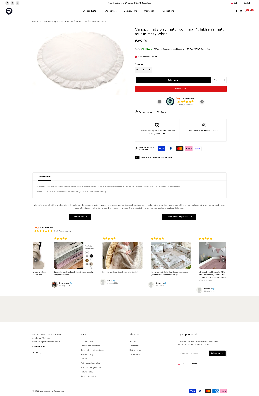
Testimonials (135, 354)
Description (44, 176)
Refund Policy (87, 372)
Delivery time (135, 350)
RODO (84, 359)
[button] (215, 80)
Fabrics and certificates (91, 346)
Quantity (139, 64)
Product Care (87, 341)
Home (35, 21)
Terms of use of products (92, 350)
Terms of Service (88, 376)
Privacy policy (87, 354)
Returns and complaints (91, 363)
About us (133, 341)
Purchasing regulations (91, 367)
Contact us (134, 346)
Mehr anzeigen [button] (188, 280)
